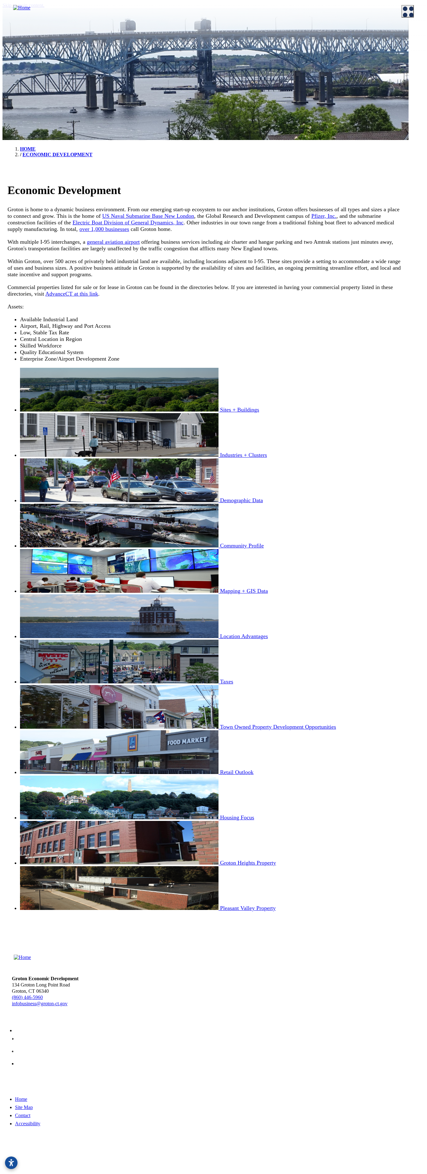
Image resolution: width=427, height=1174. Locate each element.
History (15, 92)
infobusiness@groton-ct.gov (40, 1003)
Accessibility (27, 1123)
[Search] (414, 214)
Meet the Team (22, 43)
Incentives (125, 43)
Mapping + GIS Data (244, 74)
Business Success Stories (139, 59)
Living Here (19, 84)
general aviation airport (113, 242)
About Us (13, 33)
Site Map (24, 1107)
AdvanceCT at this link (71, 294)
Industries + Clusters (243, 51)
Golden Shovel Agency (231, 1159)
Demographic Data (242, 59)
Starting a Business (133, 51)
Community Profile (242, 66)
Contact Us (18, 59)
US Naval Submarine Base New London (148, 216)
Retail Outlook (238, 82)
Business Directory (133, 66)
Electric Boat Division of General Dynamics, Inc (128, 222)
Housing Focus (238, 90)
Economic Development (243, 33)
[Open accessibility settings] (11, 1163)
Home (21, 1099)
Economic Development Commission (44, 51)
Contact (22, 1115)
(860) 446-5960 (27, 997)
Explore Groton (18, 74)
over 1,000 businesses (104, 229)
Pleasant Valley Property (247, 105)
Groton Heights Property (247, 98)
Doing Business (127, 33)
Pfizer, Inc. (323, 216)
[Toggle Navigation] (407, 11)
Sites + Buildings (240, 43)
